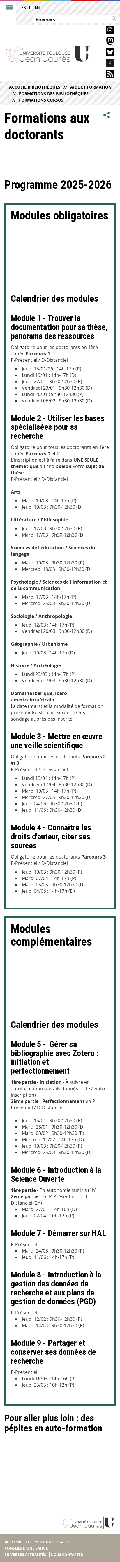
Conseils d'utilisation (27, 1548)
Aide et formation (91, 87)
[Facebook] (105, 64)
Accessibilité (17, 1541)
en (37, 7)
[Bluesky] (105, 53)
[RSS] (105, 75)
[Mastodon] (105, 42)
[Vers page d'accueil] (48, 53)
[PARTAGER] (106, 115)
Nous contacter (67, 1554)
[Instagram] (105, 31)
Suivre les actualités (25, 1554)
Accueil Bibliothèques (34, 87)
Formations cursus (41, 100)
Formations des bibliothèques (54, 93)
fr (23, 7)
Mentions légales (52, 1541)
